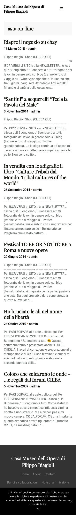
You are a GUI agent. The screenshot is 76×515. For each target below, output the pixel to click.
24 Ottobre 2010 (15, 324)
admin (32, 49)
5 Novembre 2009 (16, 386)
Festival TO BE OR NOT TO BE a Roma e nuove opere (37, 247)
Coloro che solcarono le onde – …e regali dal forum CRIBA (37, 376)
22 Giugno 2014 (15, 257)
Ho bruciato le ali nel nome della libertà (33, 314)
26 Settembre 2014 (17, 190)
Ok (38, 509)
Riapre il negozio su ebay (30, 42)
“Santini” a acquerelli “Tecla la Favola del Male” (36, 101)
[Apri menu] (61, 8)
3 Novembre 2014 (16, 111)
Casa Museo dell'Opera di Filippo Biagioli (24, 9)
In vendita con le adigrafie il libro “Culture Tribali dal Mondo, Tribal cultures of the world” (35, 174)
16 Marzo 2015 (14, 49)
